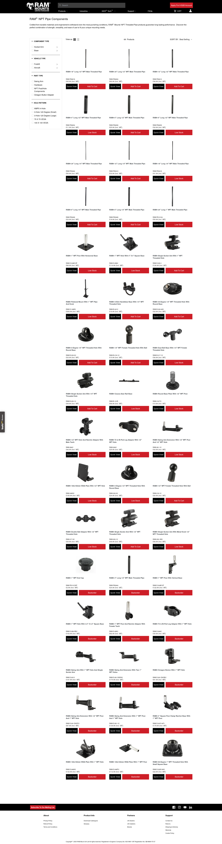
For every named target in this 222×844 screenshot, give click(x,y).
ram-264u (113, 447)
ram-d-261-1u (114, 723)
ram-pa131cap (71, 585)
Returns (167, 824)
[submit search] (60, 5)
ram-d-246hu (71, 769)
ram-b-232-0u (71, 355)
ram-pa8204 (70, 125)
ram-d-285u (113, 631)
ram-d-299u (113, 263)
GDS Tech (107, 10)
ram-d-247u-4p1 (159, 723)
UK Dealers (131, 821)
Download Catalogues (91, 821)
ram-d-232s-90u (159, 769)
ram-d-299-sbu (71, 631)
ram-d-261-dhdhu (116, 677)
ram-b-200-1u (71, 401)
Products (62, 11)
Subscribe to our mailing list (42, 807)
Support (131, 11)
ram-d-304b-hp (71, 263)
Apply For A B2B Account (181, 5)
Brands (129, 827)
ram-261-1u (157, 447)
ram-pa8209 (157, 125)
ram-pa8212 (157, 79)
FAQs (150, 11)
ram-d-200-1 (157, 263)
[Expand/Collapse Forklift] (57, 64)
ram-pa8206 (113, 125)
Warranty (168, 830)
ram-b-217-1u (158, 355)
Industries (84, 11)
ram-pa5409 (70, 217)
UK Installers (131, 824)
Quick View (72, 86)
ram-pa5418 (157, 171)
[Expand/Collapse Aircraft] (57, 67)
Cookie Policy (169, 833)
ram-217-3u (70, 539)
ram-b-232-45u (158, 309)
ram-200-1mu (158, 539)
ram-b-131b (113, 401)
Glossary (86, 824)
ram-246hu (70, 493)
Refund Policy (47, 824)
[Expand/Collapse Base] (57, 50)
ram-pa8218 (70, 79)
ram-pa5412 (113, 171)
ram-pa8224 (113, 79)
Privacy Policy (47, 821)
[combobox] (93, 5)
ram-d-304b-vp (158, 585)
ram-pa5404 (113, 585)
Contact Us (168, 821)
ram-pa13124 (158, 217)
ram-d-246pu (114, 769)
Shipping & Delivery (171, 827)
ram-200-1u (113, 539)
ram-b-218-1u (114, 355)
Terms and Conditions (50, 827)
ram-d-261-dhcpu (72, 723)
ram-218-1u (157, 493)
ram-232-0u (113, 493)
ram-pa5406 (113, 217)
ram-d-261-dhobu (159, 677)
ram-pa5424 (70, 171)
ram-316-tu (157, 401)
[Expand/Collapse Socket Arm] (57, 47)
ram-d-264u (157, 631)
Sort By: (174, 39)
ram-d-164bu (71, 309)
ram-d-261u (70, 677)
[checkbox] (33, 47)
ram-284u (69, 447)
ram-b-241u (113, 309)
